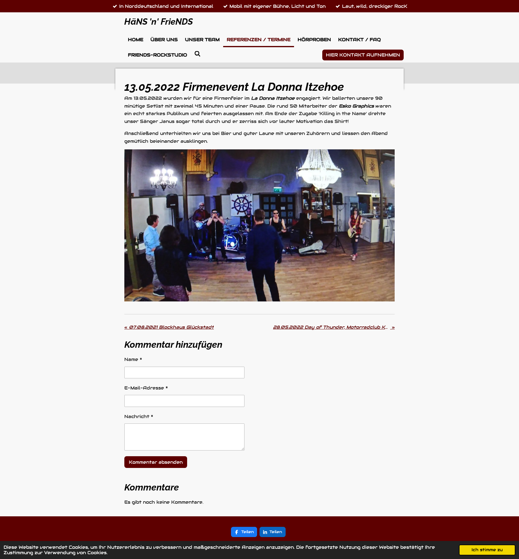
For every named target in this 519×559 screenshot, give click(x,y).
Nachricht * (138, 416)
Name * (133, 359)
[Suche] (197, 54)
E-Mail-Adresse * (146, 388)
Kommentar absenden (156, 462)
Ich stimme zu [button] (487, 549)
